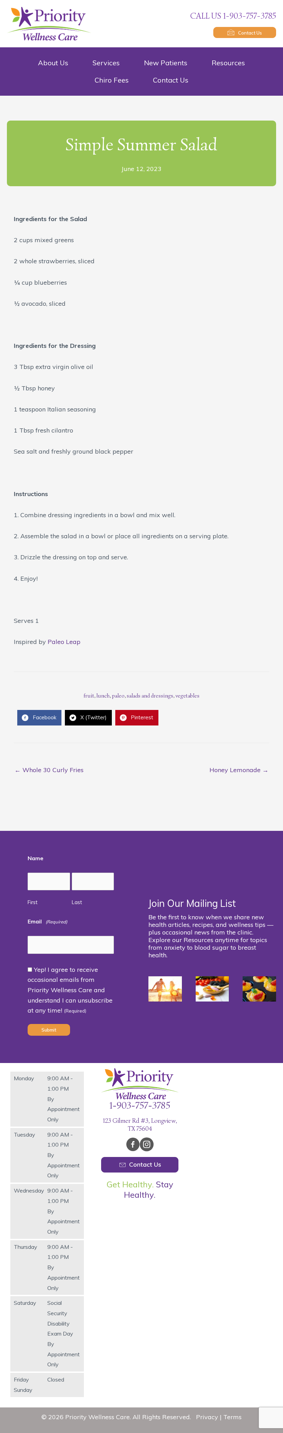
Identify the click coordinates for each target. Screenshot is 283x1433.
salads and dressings (150, 695)
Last (77, 902)
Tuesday (24, 1134)
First (33, 902)
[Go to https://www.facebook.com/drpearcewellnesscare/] (133, 1146)
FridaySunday (23, 1384)
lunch (103, 695)
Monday (24, 1078)
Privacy (207, 1417)
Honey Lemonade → (239, 770)
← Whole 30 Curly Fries (49, 770)
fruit (89, 695)
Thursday (25, 1246)
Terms (232, 1417)
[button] (244, 32)
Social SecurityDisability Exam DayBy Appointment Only (63, 1333)
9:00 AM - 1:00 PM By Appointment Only (63, 1099)
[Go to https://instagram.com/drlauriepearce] (147, 1146)
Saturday (25, 1302)
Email (47, 921)
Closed (55, 1379)
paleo (118, 695)
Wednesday (29, 1190)
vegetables (187, 695)
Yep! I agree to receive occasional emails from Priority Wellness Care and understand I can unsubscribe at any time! (70, 990)
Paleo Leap (64, 642)
